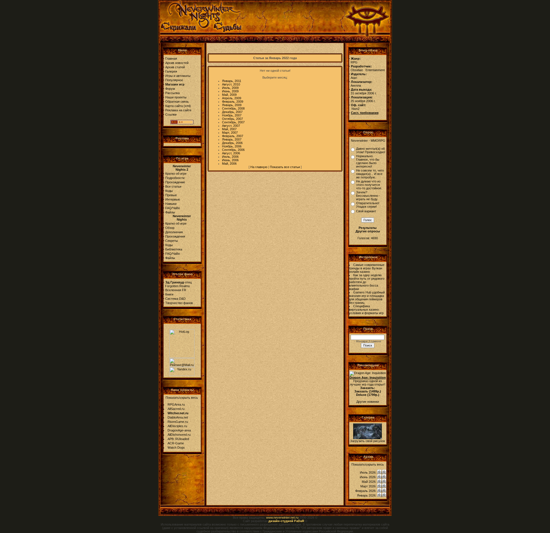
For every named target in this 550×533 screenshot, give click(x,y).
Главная (171, 58)
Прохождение (175, 182)
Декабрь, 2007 (232, 112)
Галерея (171, 71)
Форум (170, 88)
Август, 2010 (231, 84)
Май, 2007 (229, 129)
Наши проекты (175, 97)
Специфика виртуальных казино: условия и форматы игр (366, 309)
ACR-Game (176, 443)
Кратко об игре (175, 173)
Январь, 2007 (231, 139)
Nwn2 (355, 108)
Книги (169, 294)
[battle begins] (367, 438)
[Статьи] (384, 472)
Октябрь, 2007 (232, 118)
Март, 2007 (230, 132)
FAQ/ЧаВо (172, 208)
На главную (258, 167)
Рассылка (172, 93)
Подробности (174, 178)
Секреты (171, 240)
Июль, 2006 (230, 156)
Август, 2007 (231, 125)
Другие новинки (367, 401)
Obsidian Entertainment (368, 70)
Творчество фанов (179, 303)
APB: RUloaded (178, 439)
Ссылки (170, 114)
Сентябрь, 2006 (233, 149)
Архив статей (175, 67)
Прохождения (175, 236)
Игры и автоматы (177, 75)
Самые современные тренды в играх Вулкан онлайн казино (366, 268)
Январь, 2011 (231, 81)
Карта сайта (174, 106)
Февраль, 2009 (232, 101)
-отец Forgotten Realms (177, 284)
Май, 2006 (229, 163)
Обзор (169, 227)
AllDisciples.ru (177, 426)
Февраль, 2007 (232, 136)
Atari (354, 77)
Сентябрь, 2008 (233, 108)
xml (187, 106)
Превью (171, 195)
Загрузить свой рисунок (367, 441)
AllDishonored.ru (179, 434)
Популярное (174, 80)
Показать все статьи (285, 167)
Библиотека (173, 249)
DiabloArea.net (178, 417)
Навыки (170, 203)
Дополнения (174, 232)
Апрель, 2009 (231, 98)
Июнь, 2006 (230, 160)
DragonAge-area (179, 430)
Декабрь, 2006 (232, 143)
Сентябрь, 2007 (233, 122)
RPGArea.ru (176, 404)
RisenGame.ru (178, 421)
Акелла (356, 85)
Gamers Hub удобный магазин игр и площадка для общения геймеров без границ (367, 297)
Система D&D (175, 298)
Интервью (172, 199)
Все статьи (173, 186)
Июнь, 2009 (230, 91)
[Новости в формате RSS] (181, 123)
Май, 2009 (229, 94)
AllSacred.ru (176, 409)
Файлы (170, 212)
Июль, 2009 (230, 88)
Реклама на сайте (178, 110)
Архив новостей (176, 63)
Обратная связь (177, 101)
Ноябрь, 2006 (231, 146)
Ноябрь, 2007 (231, 115)
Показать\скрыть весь (182, 397)
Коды (169, 190)
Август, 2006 (231, 153)
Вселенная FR (175, 290)
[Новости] (379, 472)
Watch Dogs (176, 447)
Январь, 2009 (231, 105)
